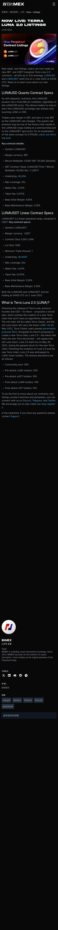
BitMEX (5, 687)
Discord (27, 400)
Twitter (51, 400)
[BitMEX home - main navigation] (13, 4)
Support (15, 416)
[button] (54, 4)
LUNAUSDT (12, 78)
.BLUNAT (22, 256)
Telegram (37, 400)
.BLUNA (22, 176)
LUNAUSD (49, 75)
